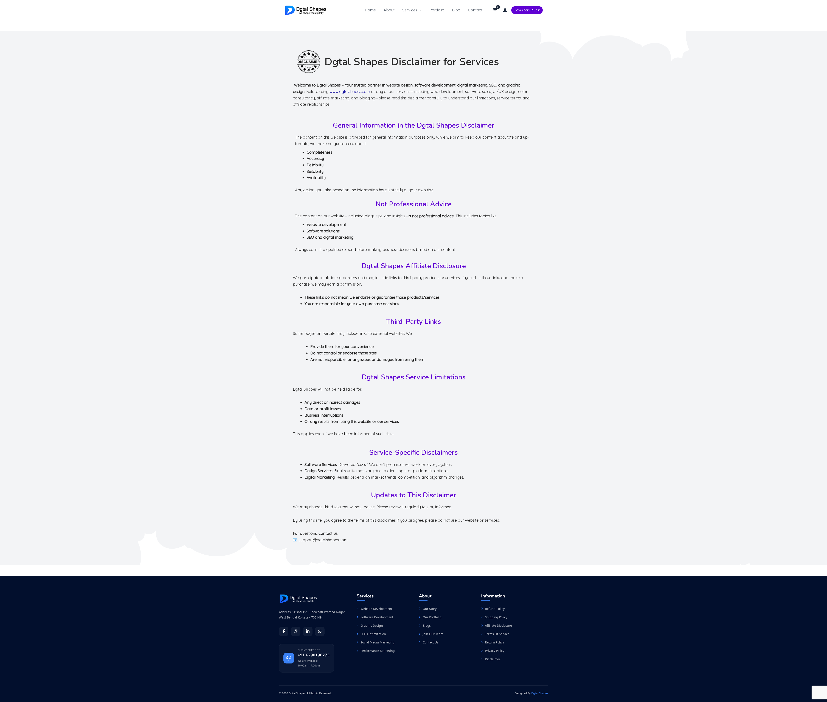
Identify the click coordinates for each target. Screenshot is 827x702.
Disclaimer (492, 659)
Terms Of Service (497, 634)
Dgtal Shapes (539, 693)
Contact (475, 10)
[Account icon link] (505, 10)
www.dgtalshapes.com (350, 91)
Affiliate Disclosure (498, 625)
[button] (419, 10)
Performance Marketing (378, 651)
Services (409, 10)
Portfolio (436, 10)
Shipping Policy (496, 617)
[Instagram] (295, 631)
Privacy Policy (494, 651)
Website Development (376, 609)
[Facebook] (283, 631)
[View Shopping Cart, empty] (495, 10)
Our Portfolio (432, 617)
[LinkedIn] (307, 631)
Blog (456, 10)
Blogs (427, 625)
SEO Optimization (373, 634)
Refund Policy (495, 609)
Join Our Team (433, 634)
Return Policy (494, 642)
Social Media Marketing (378, 642)
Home (370, 10)
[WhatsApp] (320, 631)
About (389, 10)
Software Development (377, 617)
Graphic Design (372, 625)
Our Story (430, 609)
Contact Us (430, 642)
